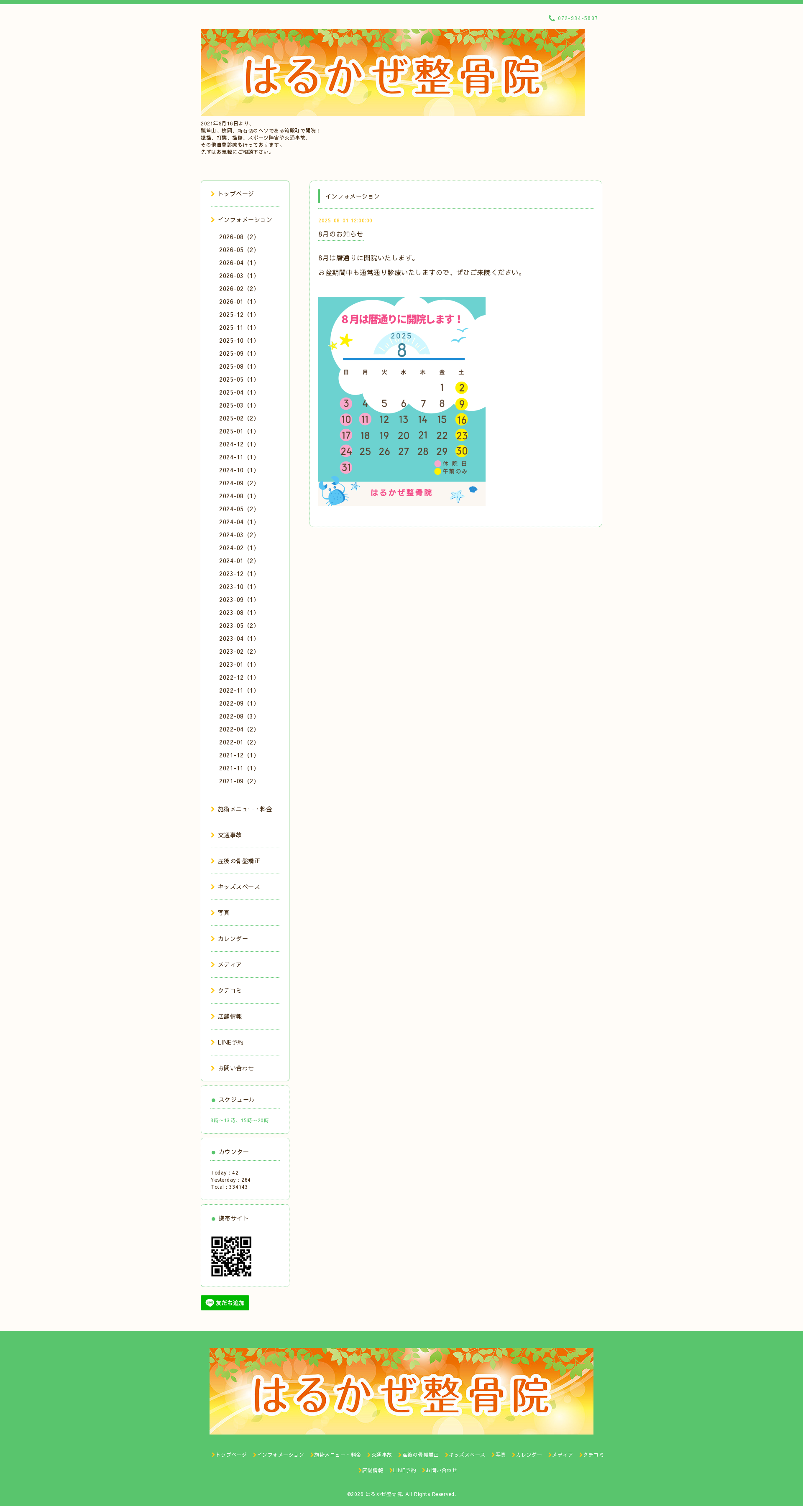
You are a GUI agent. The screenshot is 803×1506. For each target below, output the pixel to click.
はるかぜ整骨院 (384, 1494)
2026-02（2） (239, 288)
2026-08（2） (239, 236)
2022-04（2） (239, 729)
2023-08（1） (239, 612)
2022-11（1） (239, 690)
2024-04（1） (239, 521)
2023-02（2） (239, 651)
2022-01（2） (239, 742)
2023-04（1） (239, 638)
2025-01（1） (239, 431)
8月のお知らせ (341, 233)
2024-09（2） (239, 483)
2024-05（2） (239, 509)
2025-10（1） (239, 340)
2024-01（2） (239, 560)
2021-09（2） (239, 781)
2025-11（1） (239, 327)
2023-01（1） (239, 664)
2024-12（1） (239, 444)
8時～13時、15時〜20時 (239, 1120)
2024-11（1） (239, 457)
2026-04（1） (239, 262)
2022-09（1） (239, 703)
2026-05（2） (239, 249)
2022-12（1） (239, 677)
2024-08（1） (239, 496)
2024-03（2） (239, 534)
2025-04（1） (239, 392)
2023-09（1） (239, 599)
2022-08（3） (239, 716)
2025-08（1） (239, 366)
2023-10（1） (239, 586)
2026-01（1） (239, 301)
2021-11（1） (239, 768)
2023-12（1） (239, 573)
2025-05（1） (239, 379)
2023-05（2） (239, 625)
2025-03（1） (239, 405)
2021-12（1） (239, 755)
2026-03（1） (239, 275)
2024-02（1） (239, 547)
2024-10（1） (239, 470)
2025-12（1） (239, 314)
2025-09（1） (239, 353)
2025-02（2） (239, 418)
